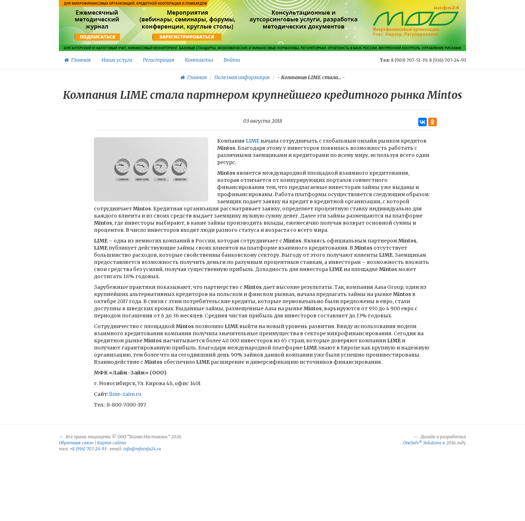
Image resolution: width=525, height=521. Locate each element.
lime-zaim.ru (125, 394)
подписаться (97, 37)
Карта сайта (111, 442)
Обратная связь (76, 442)
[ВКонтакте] (422, 122)
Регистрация (158, 60)
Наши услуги (116, 60)
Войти (232, 60)
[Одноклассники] (432, 122)
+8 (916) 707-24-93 (88, 448)
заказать (304, 37)
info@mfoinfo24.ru (142, 448)
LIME (252, 141)
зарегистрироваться (187, 37)
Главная (80, 60)
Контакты (199, 60)
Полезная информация (242, 77)
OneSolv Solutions (422, 442)
